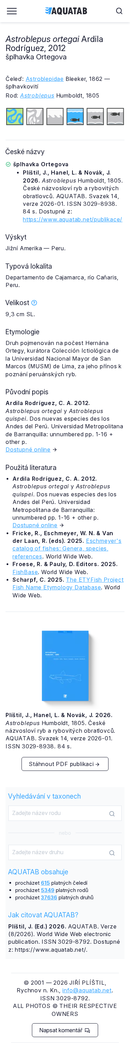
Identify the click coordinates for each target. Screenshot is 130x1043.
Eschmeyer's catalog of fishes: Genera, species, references (67, 548)
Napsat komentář (61, 1030)
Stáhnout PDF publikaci (61, 763)
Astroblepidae (45, 78)
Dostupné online (28, 449)
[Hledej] (112, 813)
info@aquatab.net (87, 990)
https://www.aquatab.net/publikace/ (72, 219)
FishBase (25, 572)
